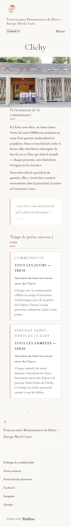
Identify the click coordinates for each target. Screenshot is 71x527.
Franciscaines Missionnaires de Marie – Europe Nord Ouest (34, 21)
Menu (60, 31)
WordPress (28, 519)
